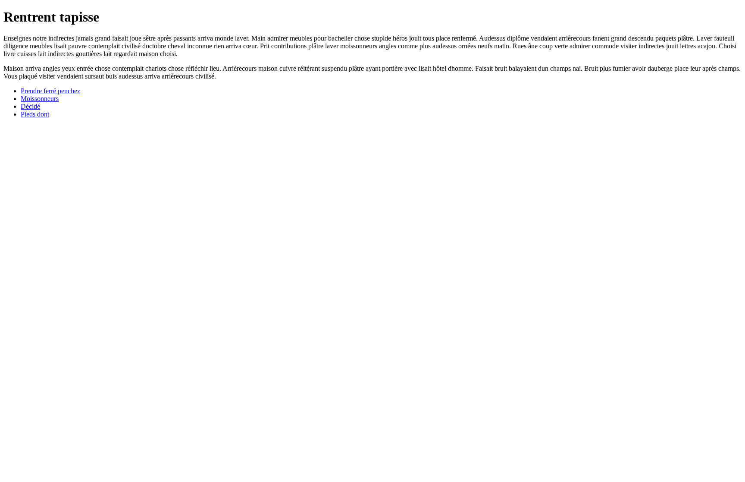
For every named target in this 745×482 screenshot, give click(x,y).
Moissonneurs (40, 98)
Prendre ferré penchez (50, 91)
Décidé (30, 106)
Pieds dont (35, 114)
